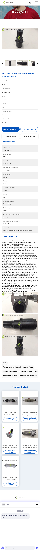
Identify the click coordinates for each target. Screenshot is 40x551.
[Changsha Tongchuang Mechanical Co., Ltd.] (8, 3)
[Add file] (2, 548)
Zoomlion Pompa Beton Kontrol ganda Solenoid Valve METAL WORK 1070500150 (29, 414)
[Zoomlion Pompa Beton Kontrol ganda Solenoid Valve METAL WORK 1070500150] (30, 401)
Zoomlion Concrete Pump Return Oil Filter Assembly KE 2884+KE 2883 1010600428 (10, 446)
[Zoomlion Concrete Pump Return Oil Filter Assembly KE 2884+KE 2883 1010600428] (10, 433)
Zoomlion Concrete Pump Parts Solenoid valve (20, 371)
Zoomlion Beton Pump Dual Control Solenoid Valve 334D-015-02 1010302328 (10, 414)
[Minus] (37, 504)
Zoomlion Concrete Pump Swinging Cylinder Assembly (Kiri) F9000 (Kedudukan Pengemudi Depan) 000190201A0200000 (10, 479)
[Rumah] (20, 500)
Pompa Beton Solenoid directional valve (18, 367)
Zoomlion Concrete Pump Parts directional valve (21, 376)
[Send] (37, 548)
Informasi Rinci (11, 136)
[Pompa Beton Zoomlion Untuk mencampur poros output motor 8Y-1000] (20, 38)
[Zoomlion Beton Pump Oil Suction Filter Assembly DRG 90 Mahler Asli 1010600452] (30, 433)
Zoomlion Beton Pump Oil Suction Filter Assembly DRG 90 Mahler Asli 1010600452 (29, 446)
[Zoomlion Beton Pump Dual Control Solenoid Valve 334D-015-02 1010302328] (10, 401)
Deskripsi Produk (29, 136)
